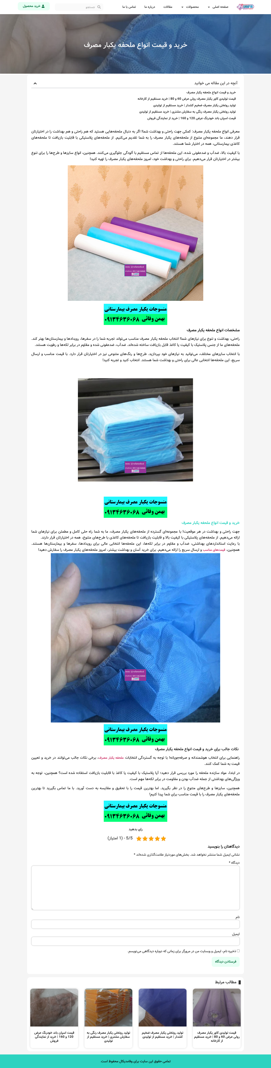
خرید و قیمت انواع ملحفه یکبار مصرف (211, 92)
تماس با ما (129, 7)
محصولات (192, 7)
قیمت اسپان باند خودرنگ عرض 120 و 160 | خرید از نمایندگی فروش (191, 118)
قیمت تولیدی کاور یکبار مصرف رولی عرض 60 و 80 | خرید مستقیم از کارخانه (187, 99)
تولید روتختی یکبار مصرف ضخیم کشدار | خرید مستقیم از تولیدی (194, 105)
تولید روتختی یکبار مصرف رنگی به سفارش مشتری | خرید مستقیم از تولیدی (187, 111)
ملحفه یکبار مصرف (111, 757)
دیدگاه (234, 863)
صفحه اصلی (220, 7)
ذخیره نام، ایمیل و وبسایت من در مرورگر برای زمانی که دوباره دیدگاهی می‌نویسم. (181, 951)
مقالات (167, 7)
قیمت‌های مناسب (214, 550)
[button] (35, 83)
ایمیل (236, 934)
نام (238, 917)
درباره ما (149, 7)
